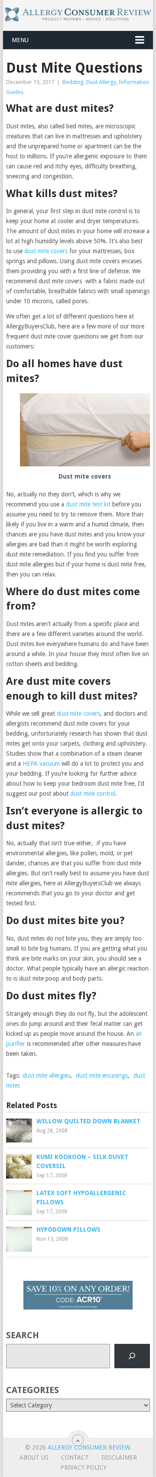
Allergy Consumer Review (89, 1447)
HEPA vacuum (41, 763)
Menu (20, 40)
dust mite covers (46, 251)
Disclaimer (119, 1457)
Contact (75, 1457)
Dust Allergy (101, 82)
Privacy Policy (83, 1467)
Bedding (73, 82)
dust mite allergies (46, 1075)
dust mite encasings (102, 1075)
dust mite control (92, 793)
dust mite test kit (88, 504)
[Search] (132, 1356)
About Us (34, 1457)
